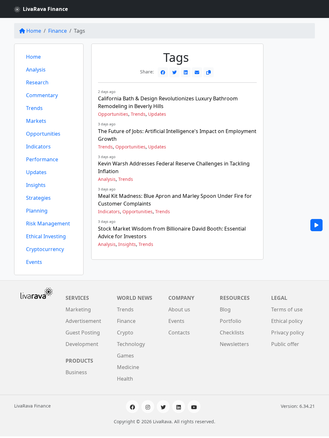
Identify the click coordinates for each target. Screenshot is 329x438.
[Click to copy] (208, 72)
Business (76, 372)
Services (77, 297)
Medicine (128, 367)
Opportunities (43, 133)
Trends (34, 108)
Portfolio (230, 320)
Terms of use (287, 309)
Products (79, 360)
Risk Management (48, 223)
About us (179, 309)
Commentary (42, 95)
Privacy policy (287, 332)
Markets (36, 120)
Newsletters (234, 344)
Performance (42, 159)
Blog (225, 309)
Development (82, 344)
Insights (36, 185)
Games (125, 355)
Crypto (125, 332)
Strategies (38, 197)
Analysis (36, 69)
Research (37, 82)
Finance (57, 30)
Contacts (179, 332)
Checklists (232, 332)
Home (33, 30)
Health (125, 378)
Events (34, 261)
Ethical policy (287, 320)
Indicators (38, 146)
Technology (131, 344)
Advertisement (83, 320)
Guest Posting (83, 332)
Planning (37, 210)
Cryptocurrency (45, 249)
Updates (36, 172)
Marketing (78, 309)
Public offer (285, 344)
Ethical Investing (46, 236)
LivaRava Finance (45, 9)
